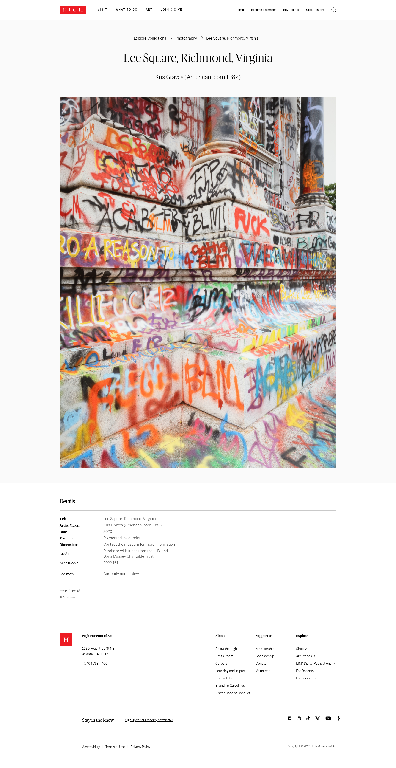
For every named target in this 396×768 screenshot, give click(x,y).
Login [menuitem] (240, 9)
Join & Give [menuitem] (171, 9)
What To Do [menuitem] (127, 9)
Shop (300, 649)
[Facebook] (287, 720)
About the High (226, 649)
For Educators (306, 678)
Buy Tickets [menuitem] (291, 9)
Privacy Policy (140, 747)
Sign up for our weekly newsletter (149, 720)
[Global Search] (333, 9)
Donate (261, 663)
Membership (265, 649)
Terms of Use (115, 747)
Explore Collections (150, 38)
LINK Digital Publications (314, 663)
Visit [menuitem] (102, 9)
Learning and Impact (230, 671)
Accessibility (91, 747)
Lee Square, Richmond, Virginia (198, 57)
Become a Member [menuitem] (263, 9)
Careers (221, 663)
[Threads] (333, 720)
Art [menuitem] (149, 9)
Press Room (224, 656)
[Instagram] (296, 720)
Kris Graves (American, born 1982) (198, 77)
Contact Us (223, 678)
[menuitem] (102, 10)
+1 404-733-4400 (94, 663)
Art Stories (304, 656)
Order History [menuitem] (315, 9)
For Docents (305, 671)
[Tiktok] (305, 720)
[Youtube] (325, 720)
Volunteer (263, 671)
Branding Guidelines (230, 685)
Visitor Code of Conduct (232, 693)
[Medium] (315, 720)
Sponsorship (265, 656)
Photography (186, 38)
